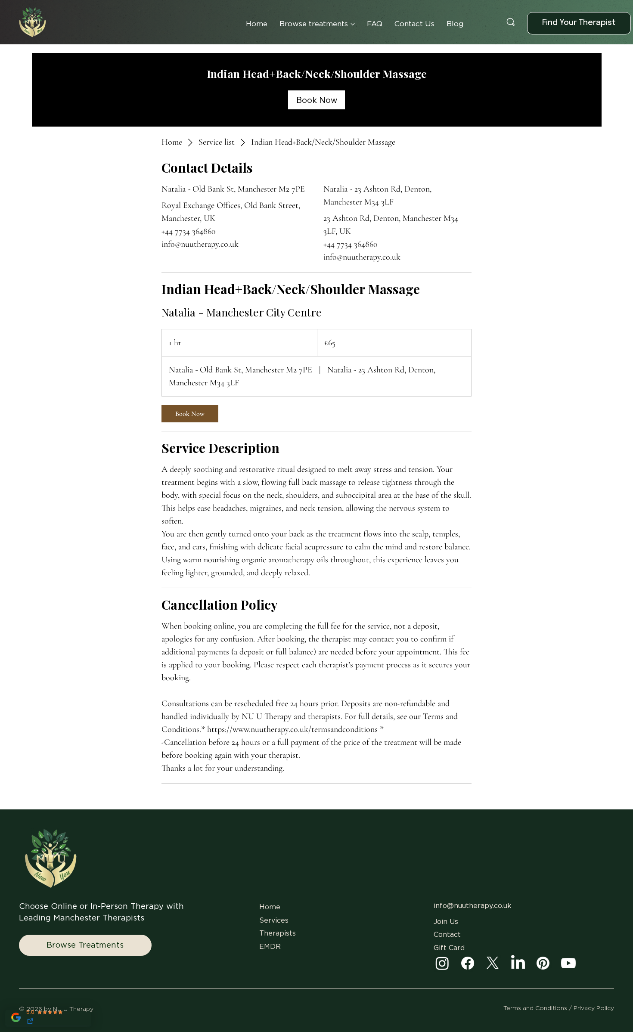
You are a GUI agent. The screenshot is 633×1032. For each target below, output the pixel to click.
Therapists (277, 933)
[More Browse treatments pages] (353, 24)
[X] (492, 963)
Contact (447, 934)
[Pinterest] (543, 963)
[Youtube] (568, 963)
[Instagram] (442, 963)
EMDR (270, 946)
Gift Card (449, 948)
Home (270, 907)
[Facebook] (467, 963)
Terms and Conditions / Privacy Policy (558, 1008)
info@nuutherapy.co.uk (473, 905)
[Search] (510, 22)
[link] (316, 99)
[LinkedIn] (518, 963)
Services (274, 920)
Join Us (446, 921)
